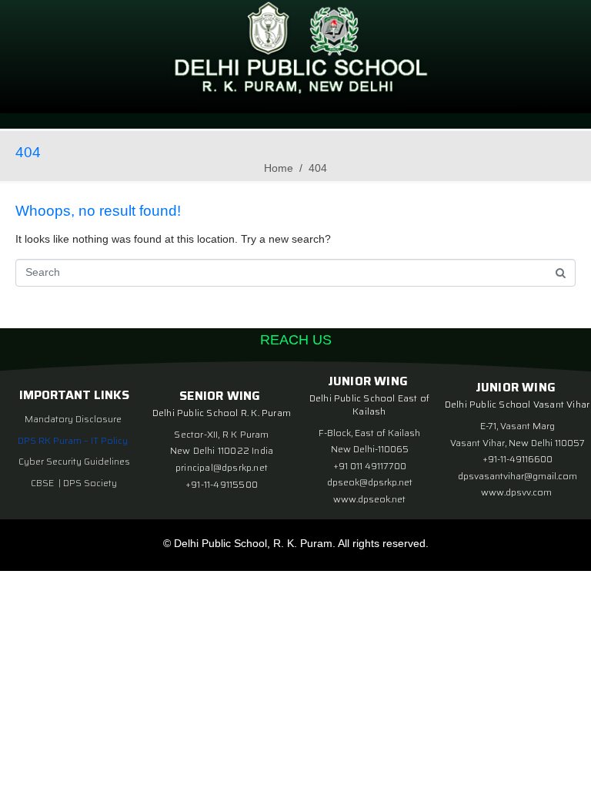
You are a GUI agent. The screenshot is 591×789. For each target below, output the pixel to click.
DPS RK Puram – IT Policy (73, 440)
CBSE (43, 482)
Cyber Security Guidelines (74, 461)
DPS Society (90, 482)
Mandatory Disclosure (73, 418)
